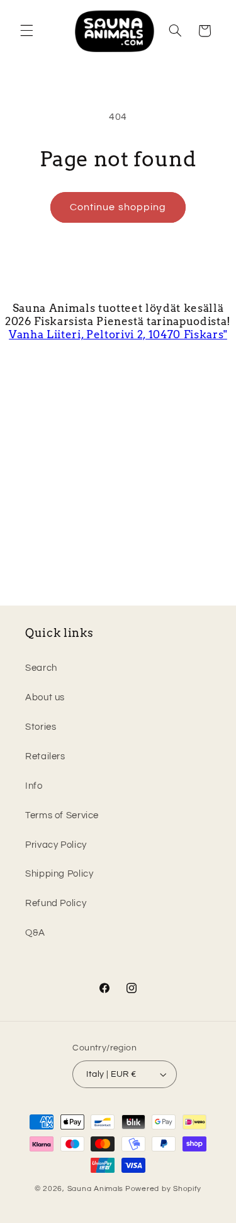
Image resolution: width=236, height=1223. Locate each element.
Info (34, 786)
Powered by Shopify (163, 1188)
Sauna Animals (95, 1188)
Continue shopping (118, 207)
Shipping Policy (59, 874)
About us (45, 697)
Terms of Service (62, 815)
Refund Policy (55, 903)
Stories (40, 727)
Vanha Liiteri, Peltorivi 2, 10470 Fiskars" (118, 334)
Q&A (35, 932)
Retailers (45, 756)
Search (41, 668)
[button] (26, 30)
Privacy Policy (56, 845)
